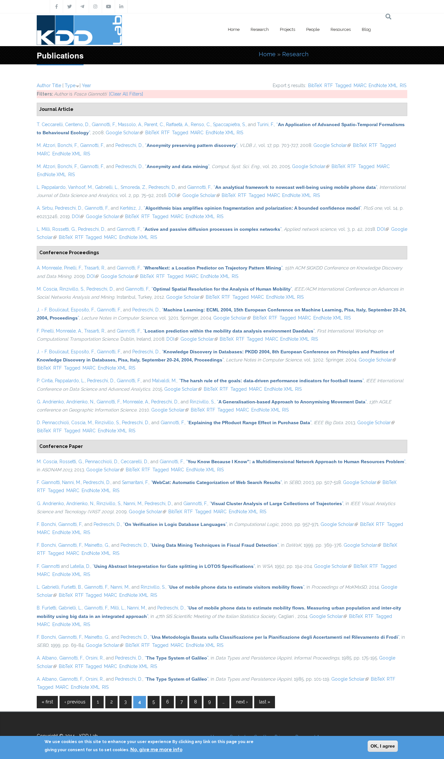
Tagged (343, 85)
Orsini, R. (94, 658)
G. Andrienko (50, 401)
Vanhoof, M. (80, 187)
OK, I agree (383, 746)
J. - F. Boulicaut (53, 309)
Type (70, 85)
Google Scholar (124, 132)
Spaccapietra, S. (229, 124)
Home (234, 29)
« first (47, 701)
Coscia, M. (82, 422)
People (313, 29)
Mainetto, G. (97, 545)
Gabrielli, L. (106, 187)
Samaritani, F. (135, 482)
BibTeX (315, 85)
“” (191, 145)
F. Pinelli (45, 331)
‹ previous (74, 701)
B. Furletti (46, 607)
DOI (174, 195)
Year (86, 85)
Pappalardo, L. (70, 380)
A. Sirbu (45, 208)
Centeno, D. (77, 124)
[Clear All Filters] (126, 94)
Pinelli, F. (73, 267)
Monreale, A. (69, 331)
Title (56, 85)
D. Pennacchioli (53, 422)
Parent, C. (154, 124)
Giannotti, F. (104, 124)
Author (44, 85)
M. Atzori (46, 145)
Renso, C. (201, 124)
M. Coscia (47, 289)
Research (260, 29)
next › (242, 701)
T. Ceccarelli (50, 124)
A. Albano (47, 658)
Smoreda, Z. (133, 187)
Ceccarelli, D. (134, 461)
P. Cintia (45, 380)
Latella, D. (80, 566)
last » (264, 701)
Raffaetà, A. (177, 124)
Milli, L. (118, 607)
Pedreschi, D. (129, 145)
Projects (287, 29)
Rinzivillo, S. (71, 289)
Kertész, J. (130, 208)
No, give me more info (156, 749)
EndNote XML (383, 85)
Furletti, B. (71, 587)
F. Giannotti (48, 482)
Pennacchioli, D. (101, 461)
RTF (328, 85)
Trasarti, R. (94, 267)
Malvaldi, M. (164, 380)
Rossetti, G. (64, 229)
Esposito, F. (83, 309)
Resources (341, 29)
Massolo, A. (130, 124)
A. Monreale (49, 267)
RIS (403, 85)
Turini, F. (265, 124)
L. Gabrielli (48, 587)
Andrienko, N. (80, 401)
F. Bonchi (46, 524)
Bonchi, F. (68, 145)
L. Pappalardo (51, 187)
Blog (366, 29)
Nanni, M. (71, 482)
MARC (360, 85)
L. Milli (43, 229)
